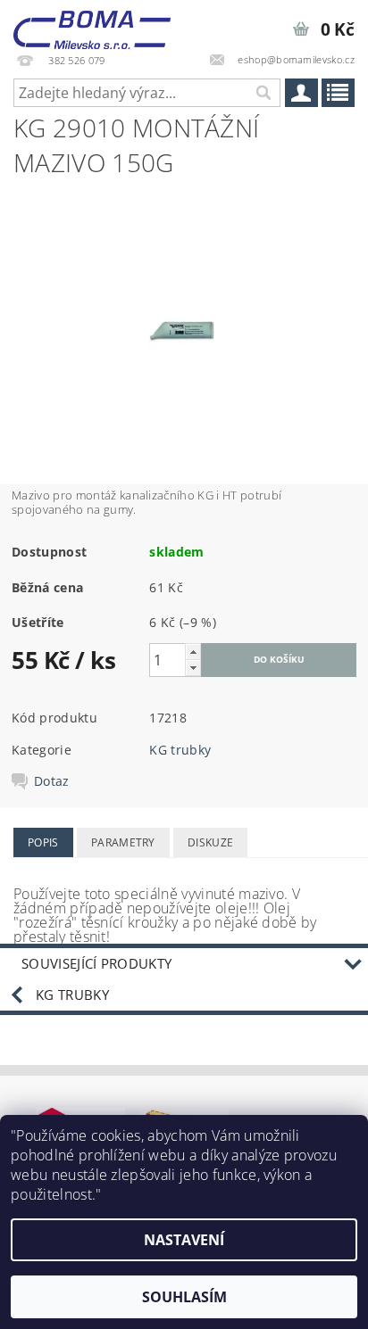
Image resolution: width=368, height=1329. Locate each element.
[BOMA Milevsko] (92, 23)
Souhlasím (184, 1297)
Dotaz (52, 781)
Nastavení (184, 1240)
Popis (43, 842)
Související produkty (96, 963)
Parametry (123, 842)
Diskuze (210, 842)
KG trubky (180, 749)
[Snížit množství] (193, 667)
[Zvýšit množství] (193, 651)
